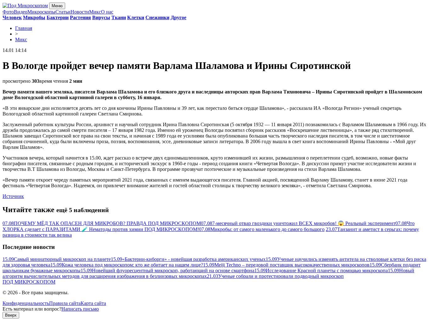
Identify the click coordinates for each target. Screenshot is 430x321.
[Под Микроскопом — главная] (25, 5)
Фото (8, 11)
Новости (80, 11)
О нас (107, 11)
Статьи (63, 11)
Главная (23, 28)
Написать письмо (80, 309)
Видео (20, 11)
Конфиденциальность (26, 303)
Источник (13, 196)
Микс (95, 11)
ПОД (29, 281)
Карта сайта (93, 303)
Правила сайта (65, 303)
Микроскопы (41, 11)
